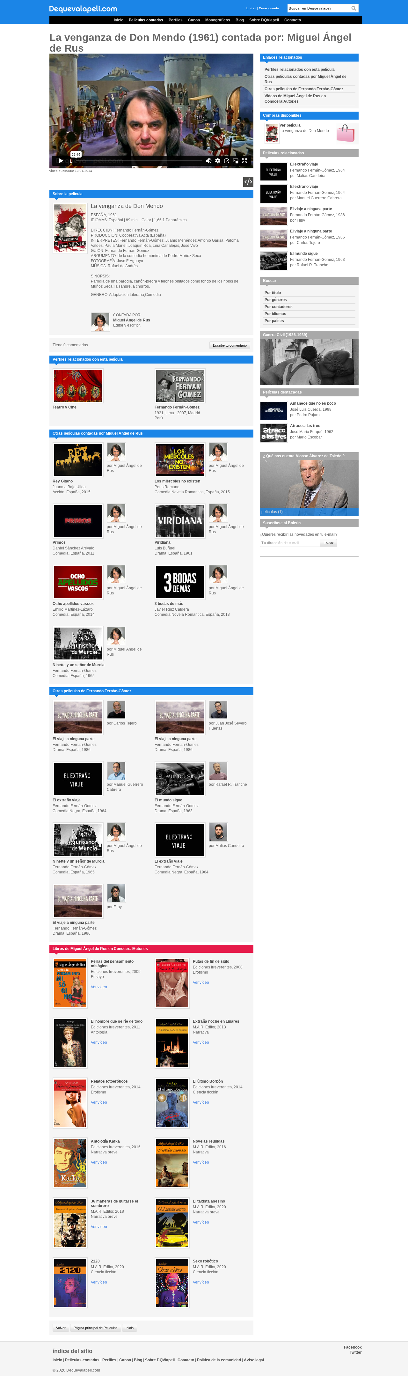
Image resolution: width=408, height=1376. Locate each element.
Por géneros (276, 300)
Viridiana (163, 542)
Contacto (292, 20)
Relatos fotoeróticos (109, 1081)
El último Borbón (208, 1081)
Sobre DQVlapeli (264, 20)
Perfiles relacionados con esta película (300, 69)
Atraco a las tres (305, 425)
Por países (274, 321)
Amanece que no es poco (313, 403)
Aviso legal (254, 1360)
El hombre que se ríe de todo (116, 1021)
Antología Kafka (105, 1141)
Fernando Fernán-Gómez (177, 407)
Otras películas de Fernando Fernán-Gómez (304, 89)
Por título (273, 293)
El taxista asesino (209, 1201)
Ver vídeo (99, 987)
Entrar (251, 8)
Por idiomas (275, 314)
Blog (240, 20)
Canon (194, 20)
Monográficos (217, 20)
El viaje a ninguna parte (74, 739)
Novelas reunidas (209, 1141)
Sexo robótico (205, 1261)
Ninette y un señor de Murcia (79, 665)
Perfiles (176, 20)
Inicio (118, 20)
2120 (95, 1261)
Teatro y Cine (64, 407)
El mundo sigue (168, 800)
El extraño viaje (67, 800)
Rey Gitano (63, 481)
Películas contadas (146, 20)
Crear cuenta (269, 8)
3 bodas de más (169, 603)
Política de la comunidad (219, 1360)
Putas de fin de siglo (211, 961)
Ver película (290, 125)
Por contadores (279, 307)
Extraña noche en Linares (216, 1021)
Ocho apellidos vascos (73, 603)
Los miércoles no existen (177, 481)
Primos (59, 542)
